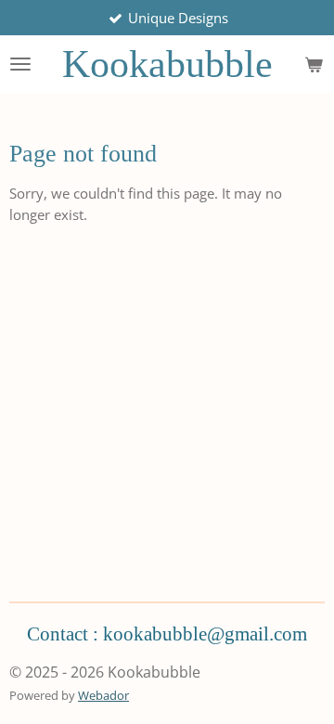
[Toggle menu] (20, 64)
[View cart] (313, 64)
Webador (103, 695)
